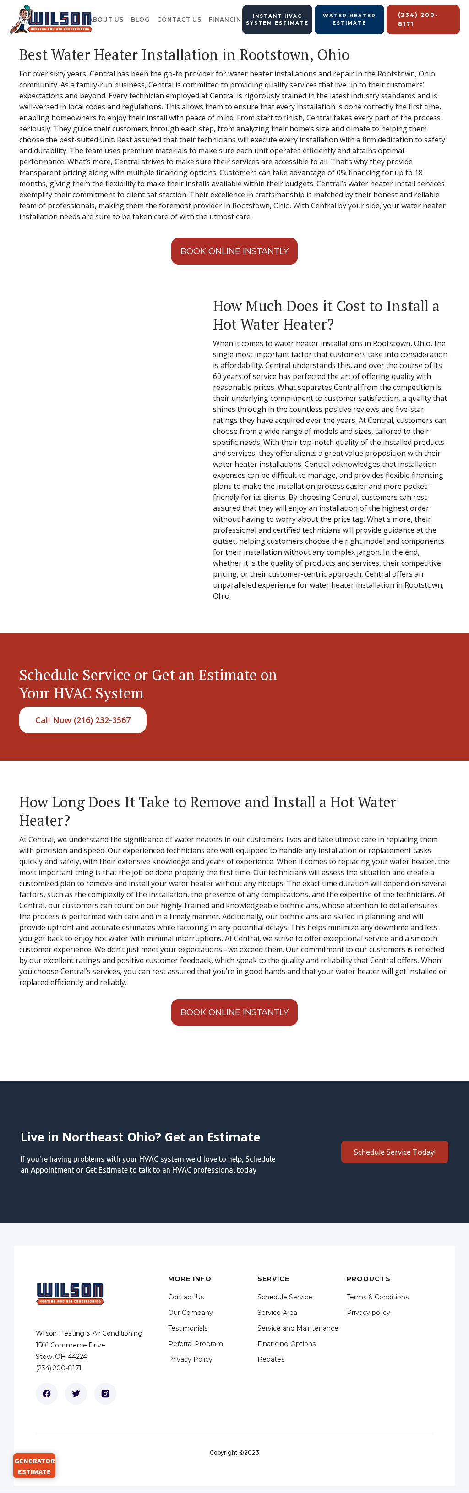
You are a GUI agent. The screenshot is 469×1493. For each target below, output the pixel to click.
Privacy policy (368, 1312)
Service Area (277, 1312)
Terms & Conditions (378, 1297)
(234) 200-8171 (59, 1368)
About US (106, 19)
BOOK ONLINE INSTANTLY (234, 251)
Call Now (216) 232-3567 (83, 719)
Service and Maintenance (297, 1328)
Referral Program (195, 1343)
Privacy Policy (190, 1359)
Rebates (270, 1359)
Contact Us (186, 1297)
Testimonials (187, 1328)
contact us (179, 19)
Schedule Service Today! (395, 1152)
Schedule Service (284, 1297)
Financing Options (286, 1343)
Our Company (190, 1312)
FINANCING (227, 19)
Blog (140, 19)
